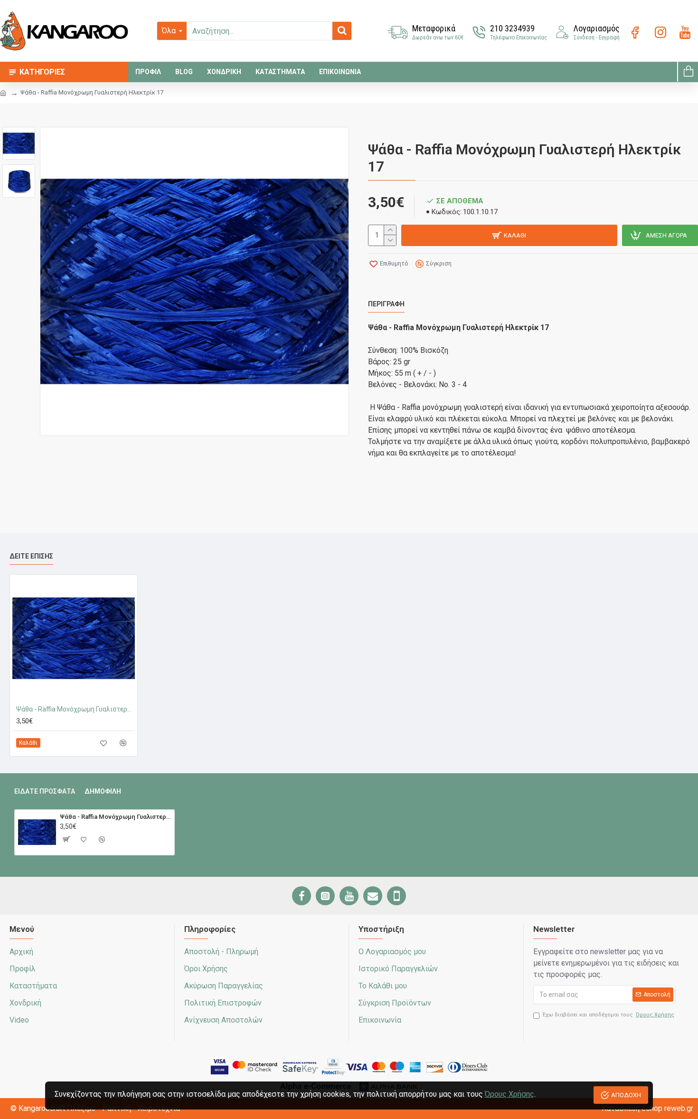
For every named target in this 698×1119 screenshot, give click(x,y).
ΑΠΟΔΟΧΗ (626, 1095)
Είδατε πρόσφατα (44, 791)
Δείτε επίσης (31, 556)
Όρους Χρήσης (509, 1094)
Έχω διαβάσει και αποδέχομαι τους (608, 1015)
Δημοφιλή (103, 791)
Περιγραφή (386, 304)
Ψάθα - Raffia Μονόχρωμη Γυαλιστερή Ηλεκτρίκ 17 (75, 709)
